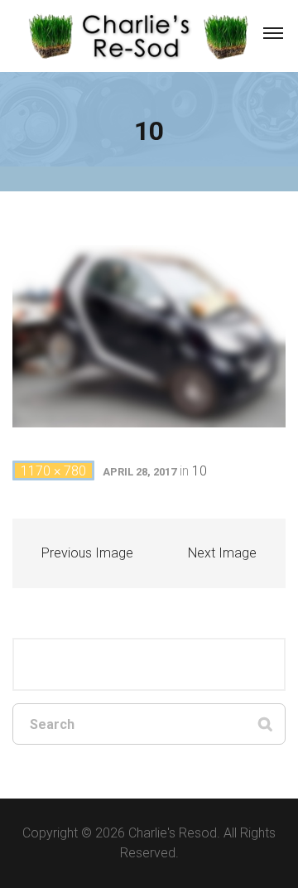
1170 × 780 (53, 471)
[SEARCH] (265, 724)
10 (199, 471)
